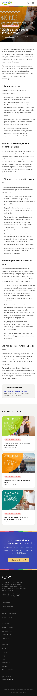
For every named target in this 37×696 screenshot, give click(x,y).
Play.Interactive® (22, 692)
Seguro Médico (6, 634)
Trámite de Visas (7, 631)
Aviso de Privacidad (7, 670)
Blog (7, 22)
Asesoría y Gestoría (7, 627)
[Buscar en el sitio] (28, 3)
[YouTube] (18, 595)
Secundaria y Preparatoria (9, 613)
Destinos (4, 652)
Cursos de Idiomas (7, 606)
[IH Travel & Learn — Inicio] (7, 3)
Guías (3, 659)
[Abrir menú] (33, 3)
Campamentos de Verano (9, 610)
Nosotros (5, 649)
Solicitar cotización (17, 560)
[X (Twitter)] (13, 595)
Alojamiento (5, 638)
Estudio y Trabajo (7, 617)
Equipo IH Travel (9, 37)
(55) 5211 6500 (6, 677)
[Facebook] (8, 595)
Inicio (3, 22)
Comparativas (6, 663)
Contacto (5, 666)
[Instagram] (4, 595)
